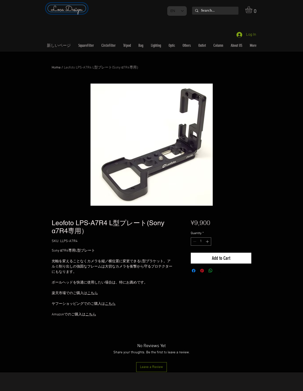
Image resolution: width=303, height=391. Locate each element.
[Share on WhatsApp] (210, 270)
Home (56, 67)
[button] (252, 9)
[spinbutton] (201, 241)
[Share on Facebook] (193, 270)
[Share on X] (219, 270)
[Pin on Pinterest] (202, 270)
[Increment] (208, 241)
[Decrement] (194, 241)
